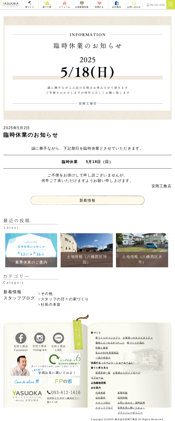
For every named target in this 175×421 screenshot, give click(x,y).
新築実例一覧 (103, 372)
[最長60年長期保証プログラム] (69, 360)
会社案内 (100, 397)
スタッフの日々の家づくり (65, 299)
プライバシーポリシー (130, 412)
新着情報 (87, 200)
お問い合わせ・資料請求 (131, 402)
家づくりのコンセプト (108, 337)
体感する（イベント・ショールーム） (112, 362)
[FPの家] (63, 382)
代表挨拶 (100, 392)
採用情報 (123, 397)
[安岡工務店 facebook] (21, 350)
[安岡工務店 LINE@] (58, 350)
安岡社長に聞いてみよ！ (131, 407)
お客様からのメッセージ (126, 372)
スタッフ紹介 (103, 402)
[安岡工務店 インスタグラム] (40, 350)
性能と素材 (101, 347)
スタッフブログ (104, 407)
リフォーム (97, 377)
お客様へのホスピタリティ (138, 337)
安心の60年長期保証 (107, 352)
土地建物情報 (98, 382)
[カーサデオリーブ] (27, 382)
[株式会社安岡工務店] (10, 4)
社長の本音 (51, 304)
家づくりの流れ (135, 342)
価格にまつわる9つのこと (110, 342)
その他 (47, 294)
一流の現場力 (103, 357)
